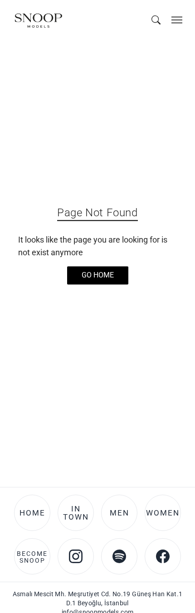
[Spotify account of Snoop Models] (119, 556)
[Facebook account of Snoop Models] (163, 556)
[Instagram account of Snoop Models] (76, 556)
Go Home (98, 275)
